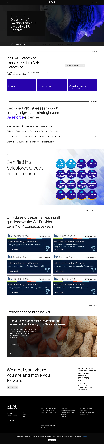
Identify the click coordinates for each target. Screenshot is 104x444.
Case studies (69, 44)
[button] (10, 353)
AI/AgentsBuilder (25, 414)
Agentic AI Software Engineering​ (67, 412)
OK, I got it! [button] (52, 440)
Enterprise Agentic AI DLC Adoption (48, 420)
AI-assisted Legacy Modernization (48, 410)
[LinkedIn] (7, 420)
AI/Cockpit (24, 408)
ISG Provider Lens (60, 44)
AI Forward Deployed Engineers (86, 408)
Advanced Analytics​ (45, 427)
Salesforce (44, 44)
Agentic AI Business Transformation (68, 410)
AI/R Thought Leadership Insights (87, 412)
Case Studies (63, 414)
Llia (22, 410)
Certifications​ (51, 44)
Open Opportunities (84, 414)
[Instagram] (13, 420)
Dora (23, 412)
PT (9, 2)
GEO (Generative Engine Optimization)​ (48, 425)
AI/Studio (24, 416)
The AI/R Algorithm (64, 408)
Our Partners (63, 416)
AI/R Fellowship (83, 410)
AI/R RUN (43, 429)
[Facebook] (10, 420)
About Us (37, 44)
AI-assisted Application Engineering (48, 408)
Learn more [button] (85, 436)
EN (7, 2)
